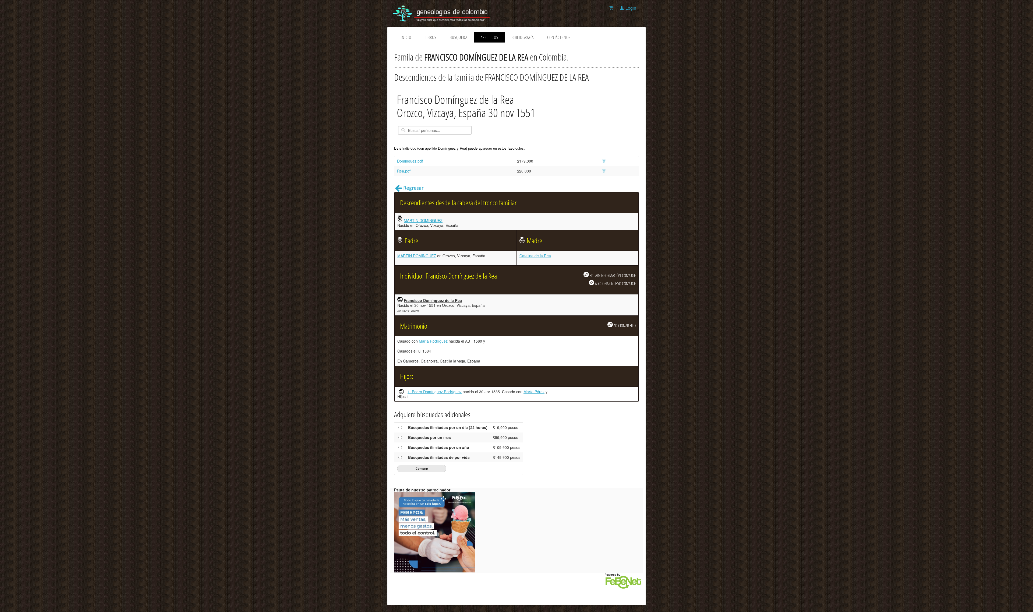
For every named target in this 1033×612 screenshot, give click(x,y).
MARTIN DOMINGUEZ (423, 220)
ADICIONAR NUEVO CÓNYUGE (615, 283)
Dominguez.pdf (410, 161)
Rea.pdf (404, 171)
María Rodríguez (433, 341)
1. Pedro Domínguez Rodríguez (435, 391)
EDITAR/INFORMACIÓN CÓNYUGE (612, 275)
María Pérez (533, 391)
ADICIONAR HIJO (624, 325)
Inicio (406, 37)
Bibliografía (523, 37)
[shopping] (612, 8)
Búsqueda (458, 37)
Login (630, 8)
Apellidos (489, 37)
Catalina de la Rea (535, 255)
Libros (430, 37)
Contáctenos (559, 37)
